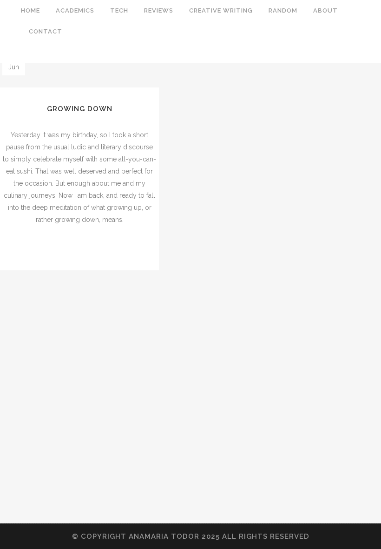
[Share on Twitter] (72, 248)
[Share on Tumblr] (91, 248)
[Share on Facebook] (62, 248)
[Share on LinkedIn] (82, 248)
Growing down (79, 109)
